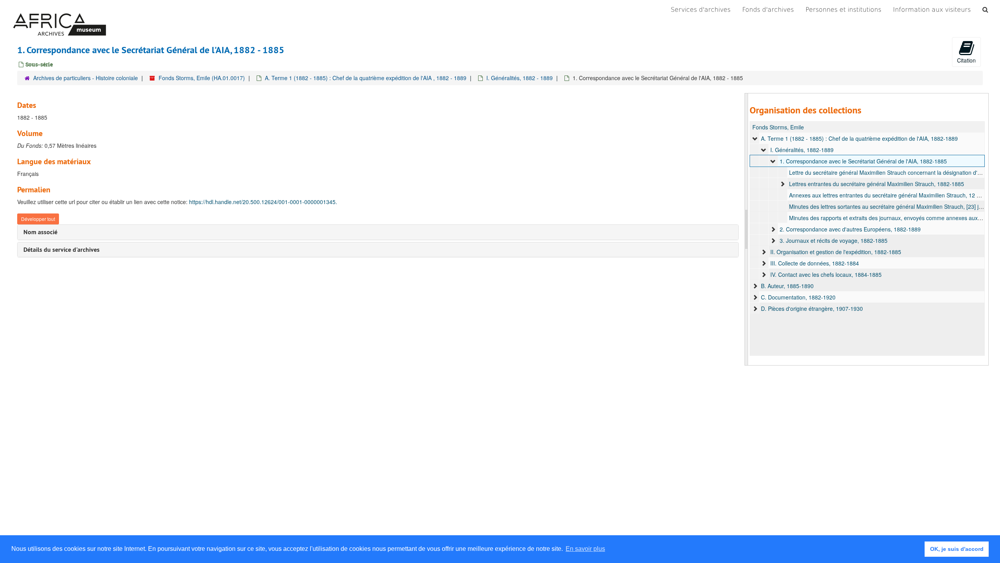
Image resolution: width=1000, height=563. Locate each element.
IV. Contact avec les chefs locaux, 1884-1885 (826, 274)
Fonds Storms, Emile (778, 127)
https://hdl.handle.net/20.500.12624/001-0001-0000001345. (263, 202)
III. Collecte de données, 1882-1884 (814, 263)
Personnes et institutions (843, 9)
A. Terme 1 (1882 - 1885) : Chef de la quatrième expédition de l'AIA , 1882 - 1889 (365, 78)
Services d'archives (700, 9)
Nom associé (40, 232)
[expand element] (755, 138)
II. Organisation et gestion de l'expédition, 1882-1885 (835, 252)
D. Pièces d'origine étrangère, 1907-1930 (812, 308)
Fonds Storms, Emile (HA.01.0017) (202, 78)
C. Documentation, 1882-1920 (798, 297)
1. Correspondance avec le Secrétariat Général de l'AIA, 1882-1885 (863, 161)
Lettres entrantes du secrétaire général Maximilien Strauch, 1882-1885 (876, 184)
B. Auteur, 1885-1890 (787, 286)
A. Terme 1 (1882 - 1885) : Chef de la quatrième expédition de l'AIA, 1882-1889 (859, 138)
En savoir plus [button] (585, 548)
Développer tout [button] (38, 218)
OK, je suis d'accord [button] (957, 549)
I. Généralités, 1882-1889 (802, 150)
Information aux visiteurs (932, 9)
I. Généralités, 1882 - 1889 (519, 78)
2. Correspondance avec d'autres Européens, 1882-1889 (850, 229)
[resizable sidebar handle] (746, 229)
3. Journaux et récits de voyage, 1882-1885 (834, 240)
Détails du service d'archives (61, 250)
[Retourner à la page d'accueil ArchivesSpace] (59, 10)
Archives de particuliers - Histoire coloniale (85, 78)
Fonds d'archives (768, 9)
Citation (966, 60)
